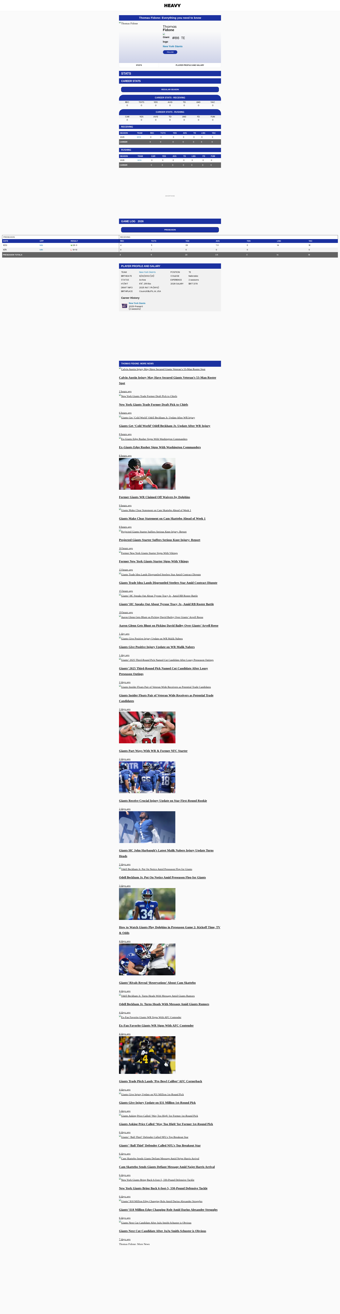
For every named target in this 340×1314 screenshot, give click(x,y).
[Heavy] (172, 5)
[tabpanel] (170, 131)
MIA (41, 245)
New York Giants (147, 272)
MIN (41, 249)
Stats (139, 65)
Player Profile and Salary (190, 65)
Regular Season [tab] (170, 89)
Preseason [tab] (170, 230)
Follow (170, 52)
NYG (139, 137)
